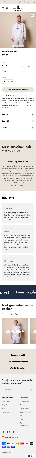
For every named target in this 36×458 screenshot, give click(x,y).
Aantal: (4, 77)
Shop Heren (6, 401)
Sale (3, 408)
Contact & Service (26, 401)
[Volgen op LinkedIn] (13, 431)
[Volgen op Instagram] (8, 431)
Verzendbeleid (25, 408)
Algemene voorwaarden (24, 424)
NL (31, 456)
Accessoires (6, 412)
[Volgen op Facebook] (3, 431)
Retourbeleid (24, 405)
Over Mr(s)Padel (25, 412)
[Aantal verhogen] (12, 82)
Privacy (22, 419)
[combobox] (30, 456)
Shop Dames (6, 405)
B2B (21, 416)
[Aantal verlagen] (4, 82)
